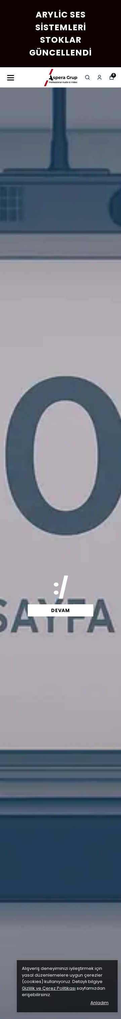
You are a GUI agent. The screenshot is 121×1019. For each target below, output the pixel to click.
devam (60, 610)
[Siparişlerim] (99, 77)
